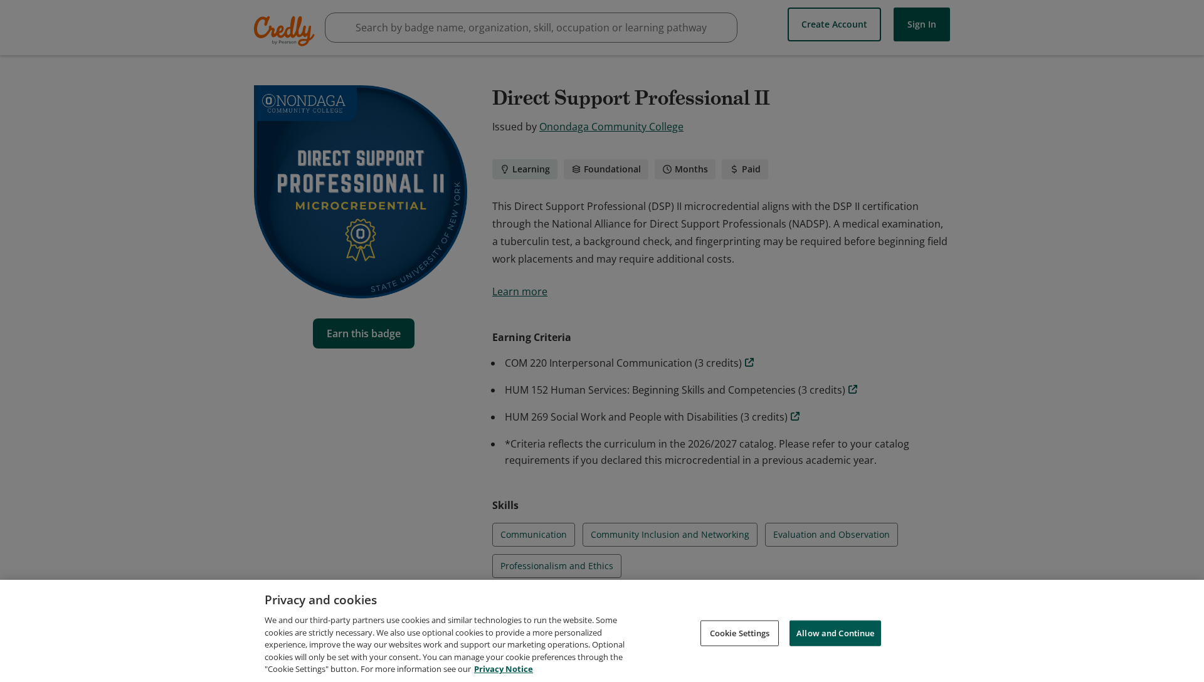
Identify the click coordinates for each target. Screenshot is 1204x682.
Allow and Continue (835, 632)
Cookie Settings (740, 632)
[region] (602, 631)
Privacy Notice (503, 668)
